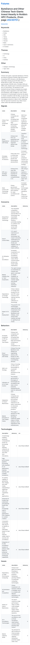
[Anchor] (10, 27)
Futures (5, 3)
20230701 (12, 20)
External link (4, 24)
